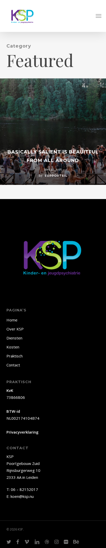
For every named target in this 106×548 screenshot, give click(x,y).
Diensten (14, 337)
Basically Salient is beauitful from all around (53, 156)
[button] (98, 16)
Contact (13, 364)
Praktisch (14, 355)
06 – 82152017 (24, 489)
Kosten (12, 346)
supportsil (56, 175)
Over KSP (15, 328)
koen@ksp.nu (22, 496)
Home (11, 319)
